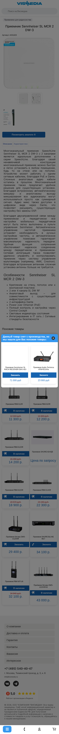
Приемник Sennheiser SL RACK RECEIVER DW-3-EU (15, 368)
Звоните (43, 375)
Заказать (15, 375)
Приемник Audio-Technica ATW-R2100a (43, 368)
